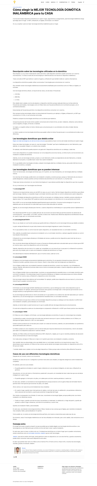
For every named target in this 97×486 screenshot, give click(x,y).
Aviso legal (16, 468)
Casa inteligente (17, 7)
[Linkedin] (14, 457)
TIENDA (73, 2)
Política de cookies (18, 469)
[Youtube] (16, 457)
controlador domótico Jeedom (36, 433)
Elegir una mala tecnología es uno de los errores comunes (29, 141)
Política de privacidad (19, 471)
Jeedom (15, 436)
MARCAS (53, 2)
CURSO (47, 2)
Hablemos (40, 468)
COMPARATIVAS (63, 2)
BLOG (42, 2)
